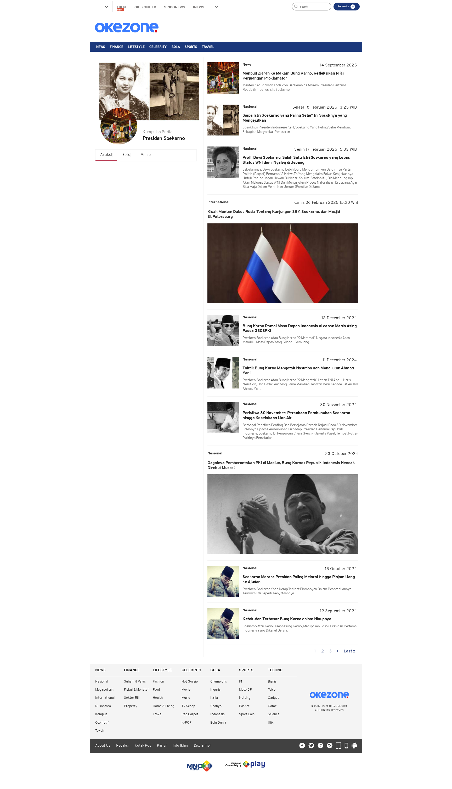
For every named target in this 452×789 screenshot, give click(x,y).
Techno (275, 670)
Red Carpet (190, 714)
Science (273, 714)
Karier (162, 746)
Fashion (158, 681)
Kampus (101, 714)
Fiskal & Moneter (136, 689)
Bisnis (272, 681)
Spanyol (216, 706)
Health (158, 698)
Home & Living (163, 706)
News (100, 46)
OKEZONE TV (145, 6)
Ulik (271, 722)
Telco (271, 689)
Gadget (273, 698)
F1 (240, 681)
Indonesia (217, 714)
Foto (126, 155)
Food (156, 689)
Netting (244, 698)
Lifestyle (136, 46)
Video (146, 155)
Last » (349, 651)
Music (186, 698)
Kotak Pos (143, 746)
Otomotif (102, 722)
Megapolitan (104, 689)
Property (130, 706)
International (105, 698)
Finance (116, 46)
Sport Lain (247, 714)
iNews (198, 6)
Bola (176, 46)
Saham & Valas (135, 681)
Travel (208, 46)
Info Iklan (180, 746)
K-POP (186, 722)
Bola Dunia (218, 722)
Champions (218, 681)
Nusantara (103, 706)
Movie (186, 689)
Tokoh (99, 730)
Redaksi (122, 746)
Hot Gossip (190, 681)
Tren (122, 7)
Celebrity (158, 46)
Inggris (215, 689)
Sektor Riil (131, 698)
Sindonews (174, 6)
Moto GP (245, 689)
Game (272, 706)
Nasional (101, 681)
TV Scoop (188, 706)
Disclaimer (202, 746)
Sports (191, 46)
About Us (102, 746)
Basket (244, 706)
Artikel (106, 155)
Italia (214, 698)
